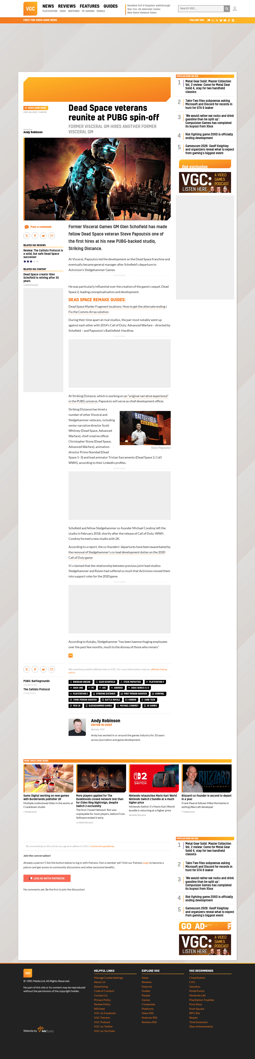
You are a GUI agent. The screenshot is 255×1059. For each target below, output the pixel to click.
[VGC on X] (217, 20)
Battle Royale (112, 700)
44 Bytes (45, 1029)
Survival (159, 694)
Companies (148, 1004)
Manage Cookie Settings (108, 977)
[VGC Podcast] (213, 20)
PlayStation (49, 11)
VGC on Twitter (103, 1026)
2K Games (152, 706)
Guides (111, 6)
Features (89, 6)
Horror (132, 700)
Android (118, 688)
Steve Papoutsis (161, 447)
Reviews (67, 6)
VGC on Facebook (105, 1013)
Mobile (101, 11)
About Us (99, 982)
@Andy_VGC (98, 729)
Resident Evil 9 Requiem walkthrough (148, 6)
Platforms (148, 1008)
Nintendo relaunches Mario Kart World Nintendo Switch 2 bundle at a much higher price (153, 799)
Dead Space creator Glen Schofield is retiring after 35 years (41, 277)
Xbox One (78, 688)
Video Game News (37, 108)
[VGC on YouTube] (225, 20)
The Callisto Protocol (36, 689)
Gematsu (194, 986)
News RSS (148, 1013)
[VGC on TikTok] (229, 20)
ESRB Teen (149, 700)
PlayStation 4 (156, 682)
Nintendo (73, 11)
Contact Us (101, 995)
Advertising (101, 986)
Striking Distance (84, 396)
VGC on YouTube (104, 1030)
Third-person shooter (85, 700)
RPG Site (194, 1013)
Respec (193, 1017)
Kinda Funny (197, 990)
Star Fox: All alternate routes (143, 9)
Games (146, 999)
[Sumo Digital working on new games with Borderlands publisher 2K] (48, 778)
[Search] (227, 8)
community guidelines (102, 846)
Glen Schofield (107, 682)
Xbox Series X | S (140, 688)
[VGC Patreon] (209, 20)
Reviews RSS (149, 1022)
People (146, 995)
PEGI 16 (76, 706)
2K (117, 539)
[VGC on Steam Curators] (233, 20)
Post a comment (41, 227)
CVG (192, 982)
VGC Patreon (102, 1017)
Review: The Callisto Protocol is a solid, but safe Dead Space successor (43, 254)
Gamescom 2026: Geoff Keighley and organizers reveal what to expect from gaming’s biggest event (209, 150)
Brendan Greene (82, 682)
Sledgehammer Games (100, 270)
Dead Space (143, 259)
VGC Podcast (102, 1022)
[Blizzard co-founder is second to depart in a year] (207, 778)
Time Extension (198, 1022)
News (48, 6)
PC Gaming (88, 11)
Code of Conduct (104, 990)
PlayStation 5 (80, 694)
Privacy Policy (102, 999)
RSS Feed (99, 1008)
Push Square (196, 1008)
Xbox (63, 11)
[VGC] (30, 9)
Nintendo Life (197, 995)
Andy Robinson (32, 132)
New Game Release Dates (142, 13)
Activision (75, 270)
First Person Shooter (135, 694)
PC (92, 688)
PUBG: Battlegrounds (36, 681)
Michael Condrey (143, 528)
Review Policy (102, 1004)
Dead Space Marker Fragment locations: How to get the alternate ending (117, 306)
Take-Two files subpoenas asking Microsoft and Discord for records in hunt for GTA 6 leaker (208, 104)
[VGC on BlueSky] (221, 20)
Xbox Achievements (201, 1026)
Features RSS (149, 1017)
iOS (104, 688)
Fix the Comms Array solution (89, 312)
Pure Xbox (195, 1004)
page (146, 862)
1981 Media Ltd (35, 981)
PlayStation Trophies (201, 999)
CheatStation (197, 977)
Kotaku (91, 642)
